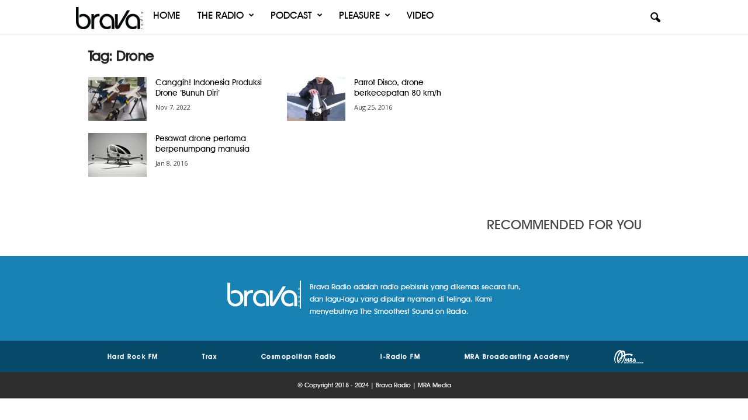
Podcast (291, 15)
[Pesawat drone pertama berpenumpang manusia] (117, 155)
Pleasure (359, 15)
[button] (655, 18)
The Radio (221, 15)
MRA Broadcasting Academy (517, 356)
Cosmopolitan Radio (299, 356)
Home (166, 15)
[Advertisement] (573, 119)
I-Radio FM (400, 356)
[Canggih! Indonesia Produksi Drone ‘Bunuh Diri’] (117, 99)
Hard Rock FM (133, 356)
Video (420, 15)
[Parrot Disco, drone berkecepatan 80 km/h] (316, 99)
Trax (209, 356)
